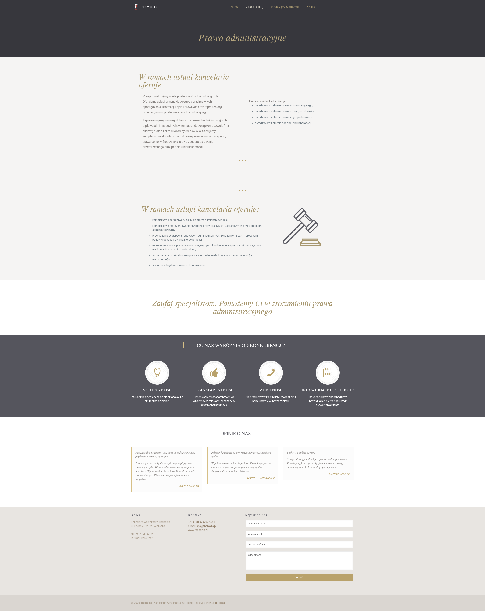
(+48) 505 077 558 (204, 522)
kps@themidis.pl (206, 526)
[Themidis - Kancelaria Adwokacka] (146, 6)
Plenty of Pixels (215, 602)
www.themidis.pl (198, 529)
